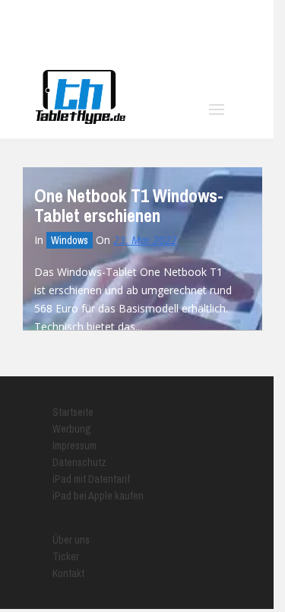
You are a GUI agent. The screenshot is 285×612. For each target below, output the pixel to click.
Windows (69, 240)
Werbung (71, 429)
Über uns (71, 540)
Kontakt (68, 573)
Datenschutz (79, 462)
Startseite (72, 412)
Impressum (74, 445)
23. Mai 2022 (145, 240)
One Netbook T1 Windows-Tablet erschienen (128, 205)
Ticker (65, 556)
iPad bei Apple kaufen (98, 496)
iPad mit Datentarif (91, 479)
